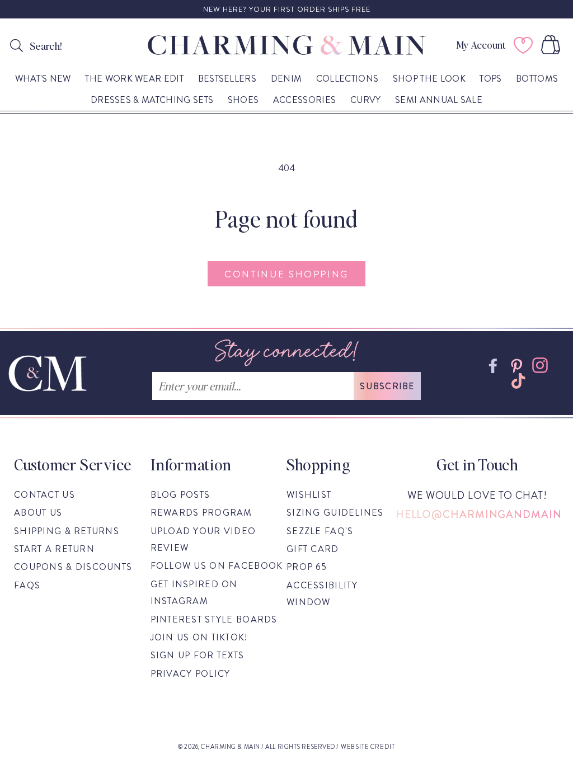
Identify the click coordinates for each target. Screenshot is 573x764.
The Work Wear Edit (134, 79)
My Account (480, 45)
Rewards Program (201, 512)
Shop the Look (429, 79)
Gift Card (312, 549)
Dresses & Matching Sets (152, 100)
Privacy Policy (191, 673)
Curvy (365, 100)
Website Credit (368, 746)
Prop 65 (306, 566)
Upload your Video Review (203, 539)
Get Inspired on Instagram (194, 592)
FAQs (27, 585)
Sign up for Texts (198, 655)
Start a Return (54, 549)
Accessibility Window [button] (322, 594)
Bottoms (537, 79)
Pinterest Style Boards (214, 619)
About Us (38, 512)
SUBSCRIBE (387, 386)
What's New (43, 79)
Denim (286, 79)
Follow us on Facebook (217, 565)
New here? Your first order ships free (286, 9)
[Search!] (16, 45)
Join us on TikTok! (199, 637)
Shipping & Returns (66, 531)
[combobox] (86, 43)
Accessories (304, 100)
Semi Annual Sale (438, 100)
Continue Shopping (286, 274)
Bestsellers (227, 79)
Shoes (243, 100)
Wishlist (308, 494)
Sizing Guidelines (335, 512)
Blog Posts (180, 494)
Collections (347, 79)
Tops (490, 79)
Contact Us (44, 494)
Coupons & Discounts (73, 566)
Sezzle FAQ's (319, 531)
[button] (553, 44)
